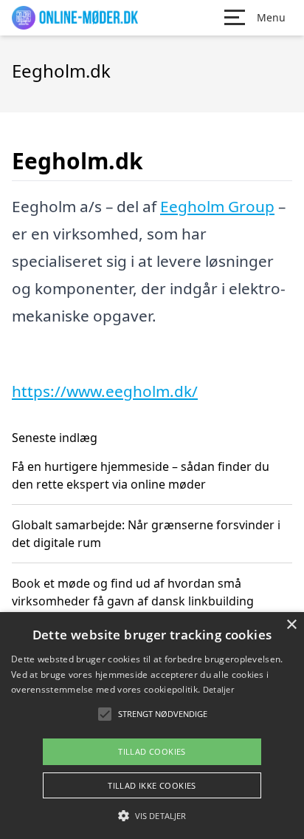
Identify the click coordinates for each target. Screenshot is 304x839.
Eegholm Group (217, 206)
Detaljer (218, 689)
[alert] (152, 725)
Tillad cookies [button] (152, 751)
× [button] (291, 625)
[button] (152, 815)
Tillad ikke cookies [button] (152, 785)
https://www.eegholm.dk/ (105, 391)
